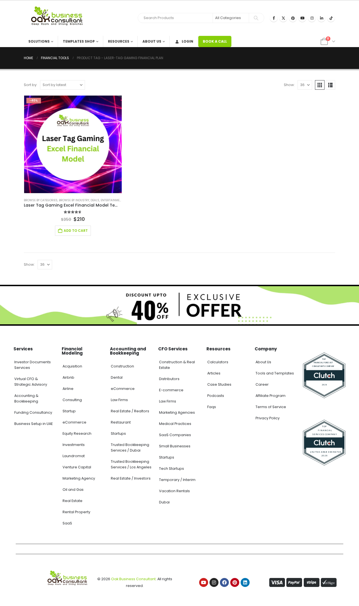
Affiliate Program (271, 395)
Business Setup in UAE (33, 423)
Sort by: (30, 84)
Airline (68, 388)
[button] (320, 85)
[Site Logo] (59, 18)
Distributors (169, 378)
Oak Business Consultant (133, 579)
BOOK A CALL (215, 41)
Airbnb (68, 377)
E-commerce (171, 390)
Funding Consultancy (33, 412)
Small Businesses (174, 446)
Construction (122, 366)
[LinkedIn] (321, 18)
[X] (283, 18)
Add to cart (76, 230)
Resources (118, 41)
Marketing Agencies (177, 412)
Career (262, 384)
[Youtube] (302, 18)
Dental (117, 377)
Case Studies (219, 384)
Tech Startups (171, 468)
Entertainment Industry (119, 200)
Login (187, 41)
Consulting (72, 399)
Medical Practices (175, 423)
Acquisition (72, 366)
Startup (69, 411)
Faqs (211, 406)
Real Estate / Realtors (130, 411)
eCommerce (74, 422)
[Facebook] (274, 18)
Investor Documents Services (32, 365)
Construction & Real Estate (177, 365)
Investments (74, 444)
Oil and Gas (73, 489)
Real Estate (72, 500)
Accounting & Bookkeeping (26, 398)
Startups (118, 433)
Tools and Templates (275, 373)
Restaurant (121, 422)
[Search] (256, 18)
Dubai (164, 502)
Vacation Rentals (174, 491)
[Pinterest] (293, 18)
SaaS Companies (175, 434)
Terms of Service (271, 406)
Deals (95, 200)
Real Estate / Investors (131, 478)
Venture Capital (77, 467)
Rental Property (76, 512)
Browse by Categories (40, 200)
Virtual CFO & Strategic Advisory (30, 381)
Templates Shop (79, 41)
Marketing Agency (79, 478)
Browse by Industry (74, 200)
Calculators (217, 362)
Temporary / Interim (177, 479)
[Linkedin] (245, 582)
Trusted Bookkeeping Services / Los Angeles (131, 464)
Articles (213, 373)
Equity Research (77, 433)
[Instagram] (312, 18)
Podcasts (215, 395)
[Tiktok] (331, 18)
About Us (151, 41)
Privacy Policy (268, 418)
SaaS (67, 523)
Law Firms (119, 399)
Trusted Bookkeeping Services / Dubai (130, 447)
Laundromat (74, 456)
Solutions (39, 41)
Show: (289, 84)
